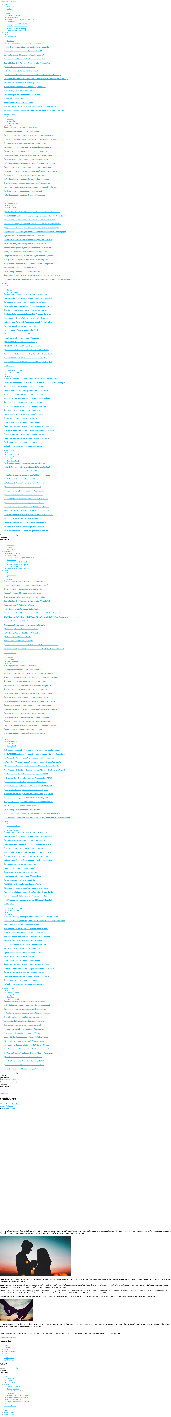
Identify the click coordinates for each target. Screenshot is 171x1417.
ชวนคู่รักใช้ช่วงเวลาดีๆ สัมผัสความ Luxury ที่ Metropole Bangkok (28, 362)
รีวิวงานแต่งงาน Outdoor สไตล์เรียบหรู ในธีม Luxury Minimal (26, 507)
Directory (7, 13)
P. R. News (10, 205)
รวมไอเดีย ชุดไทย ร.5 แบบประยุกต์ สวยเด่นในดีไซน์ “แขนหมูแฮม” (27, 179)
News (5, 199)
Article (6, 32)
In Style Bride (11, 457)
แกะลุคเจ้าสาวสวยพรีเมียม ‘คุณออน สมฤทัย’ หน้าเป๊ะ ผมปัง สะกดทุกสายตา (30, 171)
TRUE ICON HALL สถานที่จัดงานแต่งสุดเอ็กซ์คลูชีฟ (22, 346)
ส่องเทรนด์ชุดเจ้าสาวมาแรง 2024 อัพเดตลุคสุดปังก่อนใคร (25, 87)
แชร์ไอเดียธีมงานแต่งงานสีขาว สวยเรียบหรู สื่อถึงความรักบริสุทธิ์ (27, 467)
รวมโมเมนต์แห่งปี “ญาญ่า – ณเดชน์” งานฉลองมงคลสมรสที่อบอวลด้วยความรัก (32, 224)
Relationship (11, 37)
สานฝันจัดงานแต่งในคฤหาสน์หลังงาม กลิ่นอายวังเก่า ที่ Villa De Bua (28, 322)
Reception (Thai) (13, 461)
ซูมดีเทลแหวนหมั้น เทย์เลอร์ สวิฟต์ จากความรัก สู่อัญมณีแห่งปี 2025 (28, 240)
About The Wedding (14, 370)
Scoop (9, 39)
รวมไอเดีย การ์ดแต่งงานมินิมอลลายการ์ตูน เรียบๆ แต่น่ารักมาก (26, 530)
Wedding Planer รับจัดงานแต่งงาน (18, 24)
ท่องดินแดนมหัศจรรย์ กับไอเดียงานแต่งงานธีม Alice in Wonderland (28, 515)
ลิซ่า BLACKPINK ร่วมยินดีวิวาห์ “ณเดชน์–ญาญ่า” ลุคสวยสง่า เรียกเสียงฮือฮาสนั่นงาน (34, 216)
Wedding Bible (9, 366)
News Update (12, 203)
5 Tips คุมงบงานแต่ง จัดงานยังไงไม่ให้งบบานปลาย (22, 422)
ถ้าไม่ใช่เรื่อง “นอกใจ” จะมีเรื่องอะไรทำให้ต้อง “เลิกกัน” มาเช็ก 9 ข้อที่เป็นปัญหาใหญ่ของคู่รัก (36, 79)
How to (9, 376)
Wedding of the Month (15, 210)
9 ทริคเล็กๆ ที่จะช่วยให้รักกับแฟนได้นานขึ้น (18, 103)
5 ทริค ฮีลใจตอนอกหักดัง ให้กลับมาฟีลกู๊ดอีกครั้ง (21, 71)
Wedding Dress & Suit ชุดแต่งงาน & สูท (20, 20)
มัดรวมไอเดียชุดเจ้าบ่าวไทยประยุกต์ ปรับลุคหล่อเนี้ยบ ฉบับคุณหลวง (27, 147)
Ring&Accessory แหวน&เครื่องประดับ (19, 30)
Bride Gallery (11, 121)
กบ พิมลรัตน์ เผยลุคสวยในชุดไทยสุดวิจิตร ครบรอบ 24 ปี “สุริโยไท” (28, 247)
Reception (10, 459)
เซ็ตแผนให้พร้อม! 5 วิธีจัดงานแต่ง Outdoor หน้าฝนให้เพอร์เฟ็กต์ (27, 63)
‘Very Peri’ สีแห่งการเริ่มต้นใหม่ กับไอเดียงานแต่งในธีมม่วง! (25, 522)
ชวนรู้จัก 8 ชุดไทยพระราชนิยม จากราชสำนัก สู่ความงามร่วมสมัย (26, 47)
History (9, 9)
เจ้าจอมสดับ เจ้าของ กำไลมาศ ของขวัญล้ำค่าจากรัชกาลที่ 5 (25, 55)
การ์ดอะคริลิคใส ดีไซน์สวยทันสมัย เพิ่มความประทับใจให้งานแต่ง (26, 499)
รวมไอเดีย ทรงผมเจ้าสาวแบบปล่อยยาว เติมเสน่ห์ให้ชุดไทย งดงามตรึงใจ (29, 163)
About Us (10, 7)
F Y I (8, 374)
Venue (6, 283)
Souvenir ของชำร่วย (13, 15)
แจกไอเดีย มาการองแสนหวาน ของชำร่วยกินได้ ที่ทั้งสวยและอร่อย (27, 475)
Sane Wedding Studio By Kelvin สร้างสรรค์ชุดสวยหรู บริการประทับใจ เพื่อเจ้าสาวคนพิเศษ (37, 279)
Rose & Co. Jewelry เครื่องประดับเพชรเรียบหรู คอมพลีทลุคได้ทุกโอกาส (30, 187)
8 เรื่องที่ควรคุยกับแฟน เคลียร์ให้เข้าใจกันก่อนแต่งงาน (23, 95)
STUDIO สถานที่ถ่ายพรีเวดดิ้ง (16, 28)
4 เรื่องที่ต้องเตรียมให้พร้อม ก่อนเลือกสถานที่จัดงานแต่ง (24, 446)
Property (10, 290)
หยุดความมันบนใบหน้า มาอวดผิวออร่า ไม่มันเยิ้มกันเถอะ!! (23, 414)
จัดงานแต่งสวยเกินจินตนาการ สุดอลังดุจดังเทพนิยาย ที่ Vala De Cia (28, 354)
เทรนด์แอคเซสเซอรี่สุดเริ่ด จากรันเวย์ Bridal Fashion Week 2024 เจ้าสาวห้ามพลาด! (34, 110)
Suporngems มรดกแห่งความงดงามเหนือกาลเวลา (21, 131)
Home (6, 5)
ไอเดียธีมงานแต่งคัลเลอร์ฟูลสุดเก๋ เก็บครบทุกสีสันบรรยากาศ (25, 483)
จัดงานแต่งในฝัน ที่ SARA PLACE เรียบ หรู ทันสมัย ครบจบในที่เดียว (28, 298)
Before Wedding (13, 372)
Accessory (10, 119)
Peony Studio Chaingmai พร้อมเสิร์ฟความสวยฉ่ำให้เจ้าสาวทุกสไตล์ (28, 263)
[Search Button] (17, 535)
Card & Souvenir (13, 455)
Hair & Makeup (12, 123)
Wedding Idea (9, 450)
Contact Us (11, 11)
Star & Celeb (11, 208)
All (8, 34)
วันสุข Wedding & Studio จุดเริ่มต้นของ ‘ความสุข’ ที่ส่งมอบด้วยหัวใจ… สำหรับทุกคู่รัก (35, 232)
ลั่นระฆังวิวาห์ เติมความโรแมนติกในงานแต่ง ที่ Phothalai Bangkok (27, 314)
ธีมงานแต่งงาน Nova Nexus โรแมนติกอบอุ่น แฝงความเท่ (24, 491)
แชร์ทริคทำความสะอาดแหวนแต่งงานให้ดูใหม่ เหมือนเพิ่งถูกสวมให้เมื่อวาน (29, 430)
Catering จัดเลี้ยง (13, 17)
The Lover (10, 41)
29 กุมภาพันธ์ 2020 (6, 1106)
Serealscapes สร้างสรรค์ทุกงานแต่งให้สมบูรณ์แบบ (22, 338)
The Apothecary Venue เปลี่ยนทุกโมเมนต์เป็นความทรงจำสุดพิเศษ (28, 306)
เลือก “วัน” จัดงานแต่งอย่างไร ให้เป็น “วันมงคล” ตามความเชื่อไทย (27, 398)
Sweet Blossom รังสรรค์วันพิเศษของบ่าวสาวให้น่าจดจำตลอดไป (27, 438)
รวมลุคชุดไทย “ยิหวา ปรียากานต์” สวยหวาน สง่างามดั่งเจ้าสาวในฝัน (28, 155)
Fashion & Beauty (10, 115)
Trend (9, 125)
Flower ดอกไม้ (11, 22)
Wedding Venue (13, 292)
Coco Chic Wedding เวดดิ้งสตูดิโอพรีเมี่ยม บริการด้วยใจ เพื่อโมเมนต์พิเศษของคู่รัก (34, 382)
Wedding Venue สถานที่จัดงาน (17, 26)
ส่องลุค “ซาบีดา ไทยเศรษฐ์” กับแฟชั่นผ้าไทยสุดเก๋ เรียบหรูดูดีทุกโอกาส (28, 255)
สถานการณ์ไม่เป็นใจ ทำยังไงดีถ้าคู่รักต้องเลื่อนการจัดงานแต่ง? (26, 390)
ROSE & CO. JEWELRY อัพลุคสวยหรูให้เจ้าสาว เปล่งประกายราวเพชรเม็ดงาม (31, 139)
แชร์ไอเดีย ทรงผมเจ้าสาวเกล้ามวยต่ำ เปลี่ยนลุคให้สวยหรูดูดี (24, 195)
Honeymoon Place (13, 288)
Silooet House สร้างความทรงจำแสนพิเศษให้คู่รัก (21, 330)
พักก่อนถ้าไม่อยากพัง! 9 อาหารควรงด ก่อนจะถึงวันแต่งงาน (25, 406)
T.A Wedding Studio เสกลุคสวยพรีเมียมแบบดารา (22, 271)
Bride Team (16, 1104)
